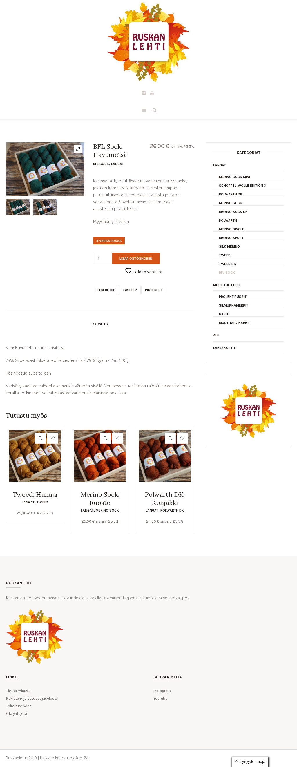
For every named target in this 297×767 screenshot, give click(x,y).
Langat (117, 164)
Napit (224, 314)
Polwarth (228, 220)
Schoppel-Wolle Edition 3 (242, 186)
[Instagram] (144, 93)
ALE (216, 335)
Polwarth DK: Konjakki (165, 498)
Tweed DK (227, 264)
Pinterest (154, 290)
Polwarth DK (172, 510)
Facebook (106, 290)
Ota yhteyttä (16, 713)
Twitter (130, 290)
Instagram (162, 691)
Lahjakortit (224, 348)
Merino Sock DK (233, 212)
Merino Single (231, 229)
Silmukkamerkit (233, 305)
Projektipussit (233, 297)
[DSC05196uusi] (18, 207)
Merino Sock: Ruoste (100, 498)
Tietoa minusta (19, 691)
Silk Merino (229, 246)
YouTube (160, 698)
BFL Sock (101, 164)
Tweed (42, 502)
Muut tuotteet (227, 285)
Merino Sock (107, 510)
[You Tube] (152, 93)
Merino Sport (231, 238)
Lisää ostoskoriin (135, 258)
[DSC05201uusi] (45, 207)
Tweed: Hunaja (35, 494)
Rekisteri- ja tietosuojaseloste (32, 698)
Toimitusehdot (18, 706)
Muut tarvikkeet (234, 323)
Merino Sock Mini (234, 177)
